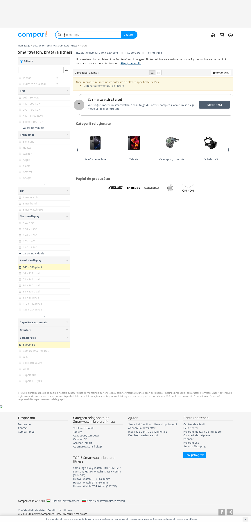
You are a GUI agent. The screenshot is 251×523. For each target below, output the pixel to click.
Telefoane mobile (95, 159)
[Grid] (158, 72)
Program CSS (191, 442)
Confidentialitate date (31, 510)
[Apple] (170, 188)
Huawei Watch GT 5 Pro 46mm (91, 482)
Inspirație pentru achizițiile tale (147, 431)
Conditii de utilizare (60, 510)
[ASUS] (115, 188)
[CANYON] (188, 188)
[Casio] (151, 188)
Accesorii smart (82, 443)
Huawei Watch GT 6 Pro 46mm (91, 479)
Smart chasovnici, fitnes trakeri (106, 500)
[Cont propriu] (230, 34)
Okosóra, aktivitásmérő (65, 500)
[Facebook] (221, 511)
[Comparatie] (213, 34)
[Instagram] (230, 511)
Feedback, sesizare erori (143, 435)
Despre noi (24, 424)
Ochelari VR (211, 159)
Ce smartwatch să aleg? (105, 100)
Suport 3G (134, 52)
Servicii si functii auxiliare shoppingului (152, 424)
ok (66, 70)
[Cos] (222, 34)
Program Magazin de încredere (202, 431)
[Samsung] (133, 188)
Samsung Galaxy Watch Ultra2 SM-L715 (97, 468)
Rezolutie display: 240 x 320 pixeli (98, 52)
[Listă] (152, 72)
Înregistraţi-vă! (195, 455)
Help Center (190, 428)
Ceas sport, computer (172, 159)
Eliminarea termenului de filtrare (103, 85)
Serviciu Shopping (194, 446)
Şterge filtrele (155, 52)
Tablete (133, 159)
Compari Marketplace (196, 435)
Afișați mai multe (131, 63)
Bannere (188, 439)
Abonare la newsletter (141, 428)
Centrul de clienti (194, 424)
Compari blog (26, 431)
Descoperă (214, 105)
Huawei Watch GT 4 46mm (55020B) (95, 486)
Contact (22, 428)
